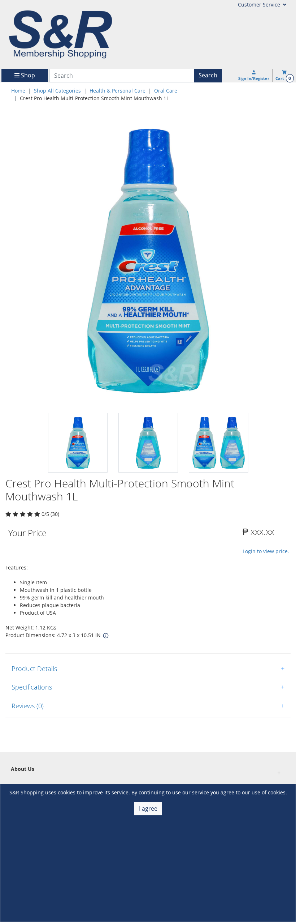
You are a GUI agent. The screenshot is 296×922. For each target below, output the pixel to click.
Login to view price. (266, 551)
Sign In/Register (253, 78)
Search (208, 75)
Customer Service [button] (260, 4)
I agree (148, 808)
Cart (283, 78)
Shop (27, 75)
